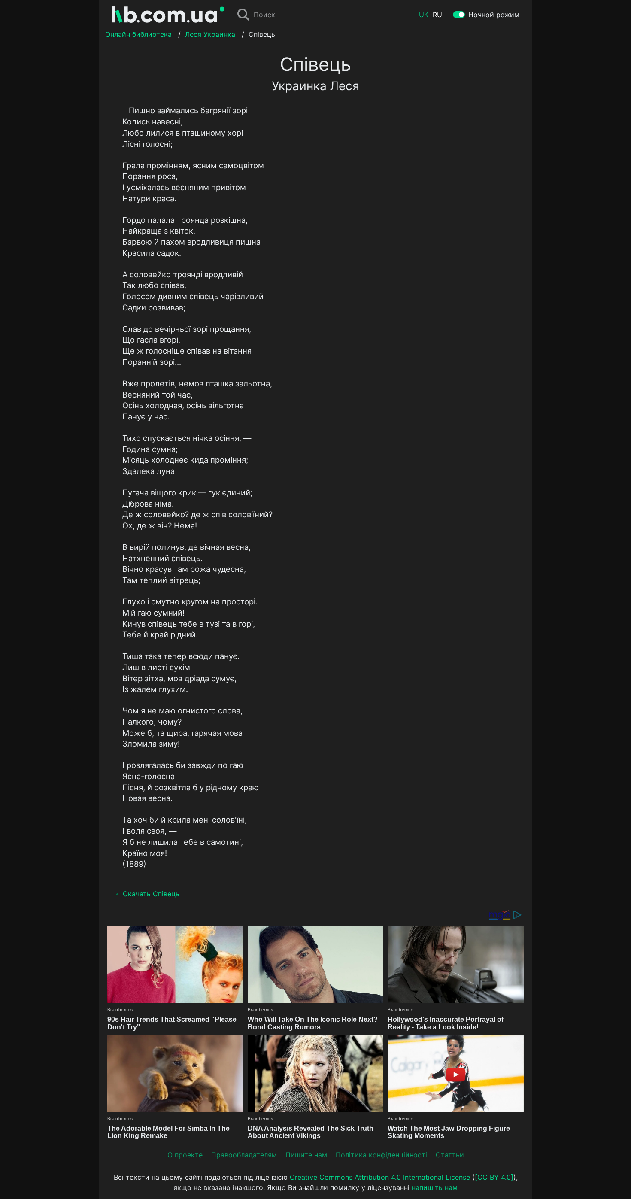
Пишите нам (306, 1154)
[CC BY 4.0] (494, 1177)
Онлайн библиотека (138, 34)
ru (437, 14)
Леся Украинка (210, 34)
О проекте (185, 1154)
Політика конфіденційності (381, 1154)
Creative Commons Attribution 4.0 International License (380, 1177)
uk (423, 14)
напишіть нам (435, 1187)
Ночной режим (493, 14)
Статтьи (450, 1154)
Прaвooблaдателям (244, 1154)
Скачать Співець (151, 893)
